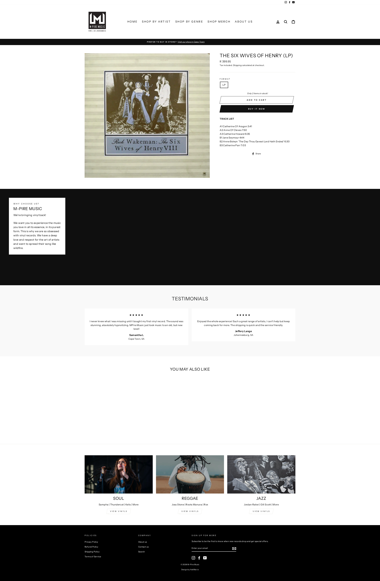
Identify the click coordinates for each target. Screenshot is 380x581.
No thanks (190, 331)
